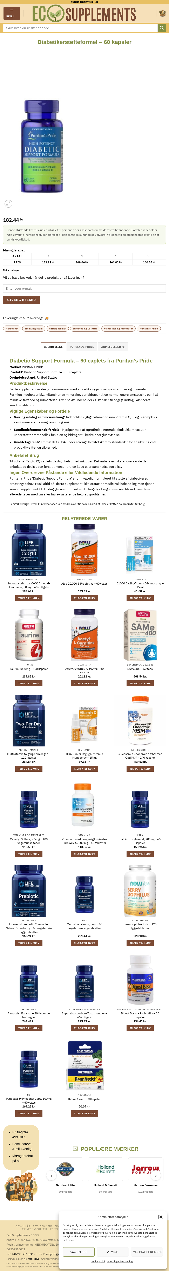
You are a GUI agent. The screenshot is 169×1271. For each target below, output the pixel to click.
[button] (161, 1217)
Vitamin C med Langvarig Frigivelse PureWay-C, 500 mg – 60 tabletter (84, 841)
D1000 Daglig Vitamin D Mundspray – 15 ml (140, 585)
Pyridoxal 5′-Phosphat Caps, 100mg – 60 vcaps (29, 1100)
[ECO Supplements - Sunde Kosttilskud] (85, 13)
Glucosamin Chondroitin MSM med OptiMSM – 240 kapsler (140, 756)
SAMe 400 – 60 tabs (140, 669)
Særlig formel (57, 328)
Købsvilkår (22, 1226)
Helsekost (12, 328)
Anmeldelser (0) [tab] (113, 347)
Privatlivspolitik (34, 1229)
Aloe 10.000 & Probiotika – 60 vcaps (84, 583)
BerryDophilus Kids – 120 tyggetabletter (140, 926)
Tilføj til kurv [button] (28, 598)
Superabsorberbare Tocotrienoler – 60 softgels (84, 1015)
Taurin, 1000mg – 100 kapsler (29, 669)
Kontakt (56, 1229)
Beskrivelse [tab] (53, 347)
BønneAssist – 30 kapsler (84, 1099)
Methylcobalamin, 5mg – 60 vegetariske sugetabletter (84, 926)
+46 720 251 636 (22, 1254)
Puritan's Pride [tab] (82, 347)
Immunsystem (34, 328)
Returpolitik (42, 1226)
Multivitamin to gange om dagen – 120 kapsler (28, 756)
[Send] (162, 28)
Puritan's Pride (149, 328)
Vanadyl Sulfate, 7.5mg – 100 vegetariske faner (29, 841)
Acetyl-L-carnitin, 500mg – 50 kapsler (84, 670)
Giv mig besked (21, 300)
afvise (112, 1252)
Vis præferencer (148, 1252)
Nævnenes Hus (32, 1258)
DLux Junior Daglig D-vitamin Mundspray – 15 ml (84, 756)
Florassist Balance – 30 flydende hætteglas (29, 1015)
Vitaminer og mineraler (118, 328)
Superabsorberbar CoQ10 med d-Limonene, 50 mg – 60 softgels (28, 585)
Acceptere (79, 1252)
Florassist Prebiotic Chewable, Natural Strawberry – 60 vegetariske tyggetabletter (29, 928)
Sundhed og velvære (85, 328)
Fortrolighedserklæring (120, 1261)
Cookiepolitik (98, 1261)
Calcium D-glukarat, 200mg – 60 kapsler (140, 841)
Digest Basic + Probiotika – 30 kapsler (140, 1015)
